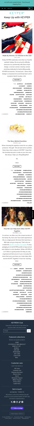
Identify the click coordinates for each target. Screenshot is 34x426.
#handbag (19, 90)
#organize (21, 103)
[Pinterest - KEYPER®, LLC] (22, 402)
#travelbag (20, 187)
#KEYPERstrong (28, 286)
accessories (28, 309)
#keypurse (29, 94)
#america (29, 86)
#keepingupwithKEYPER (20, 179)
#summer (29, 185)
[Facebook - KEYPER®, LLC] (14, 402)
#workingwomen (20, 114)
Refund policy (28, 417)
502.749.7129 (13, 392)
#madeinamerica (17, 99)
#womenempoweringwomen (24, 194)
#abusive (21, 268)
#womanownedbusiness (25, 192)
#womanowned (14, 107)
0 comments (5, 114)
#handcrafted (28, 90)
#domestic (18, 270)
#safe (30, 294)
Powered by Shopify (18, 417)
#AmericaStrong (27, 170)
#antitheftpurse (27, 172)
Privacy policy (8, 418)
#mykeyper (13, 103)
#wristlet (29, 114)
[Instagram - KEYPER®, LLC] (17, 402)
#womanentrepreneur (26, 190)
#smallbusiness (23, 105)
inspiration (29, 311)
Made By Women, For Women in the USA (17, 55)
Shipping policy (25, 418)
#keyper (12, 94)
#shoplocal (28, 103)
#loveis (30, 292)
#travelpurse (28, 187)
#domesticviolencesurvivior (20, 277)
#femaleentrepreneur (19, 177)
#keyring (21, 96)
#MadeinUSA (28, 181)
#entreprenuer (28, 88)
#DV (31, 277)
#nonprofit (16, 294)
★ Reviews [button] (32, 214)
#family (16, 281)
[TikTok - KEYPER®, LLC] (20, 402)
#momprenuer (28, 101)
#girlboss (29, 177)
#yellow (29, 202)
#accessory (22, 86)
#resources (24, 294)
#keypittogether (20, 94)
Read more (17, 79)
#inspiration (28, 92)
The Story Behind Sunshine (17, 141)
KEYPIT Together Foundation (18, 244)
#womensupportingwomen (24, 112)
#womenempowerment (26, 107)
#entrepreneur (15, 279)
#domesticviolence (27, 273)
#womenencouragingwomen (24, 109)
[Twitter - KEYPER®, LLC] (12, 402)
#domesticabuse (27, 270)
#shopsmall (14, 105)
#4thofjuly (20, 84)
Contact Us (21, 392)
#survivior (29, 296)
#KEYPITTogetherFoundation (17, 290)
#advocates (28, 268)
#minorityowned (18, 101)
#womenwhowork (16, 200)
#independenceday (19, 92)
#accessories (28, 84)
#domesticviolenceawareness (24, 275)
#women (29, 301)
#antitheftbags (17, 172)
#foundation (14, 283)
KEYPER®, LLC (9, 417)
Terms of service (17, 418)
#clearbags (28, 174)
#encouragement (17, 88)
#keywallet (28, 96)
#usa (30, 105)
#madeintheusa (28, 99)
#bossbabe (21, 174)
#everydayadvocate (26, 279)
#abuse (15, 268)
